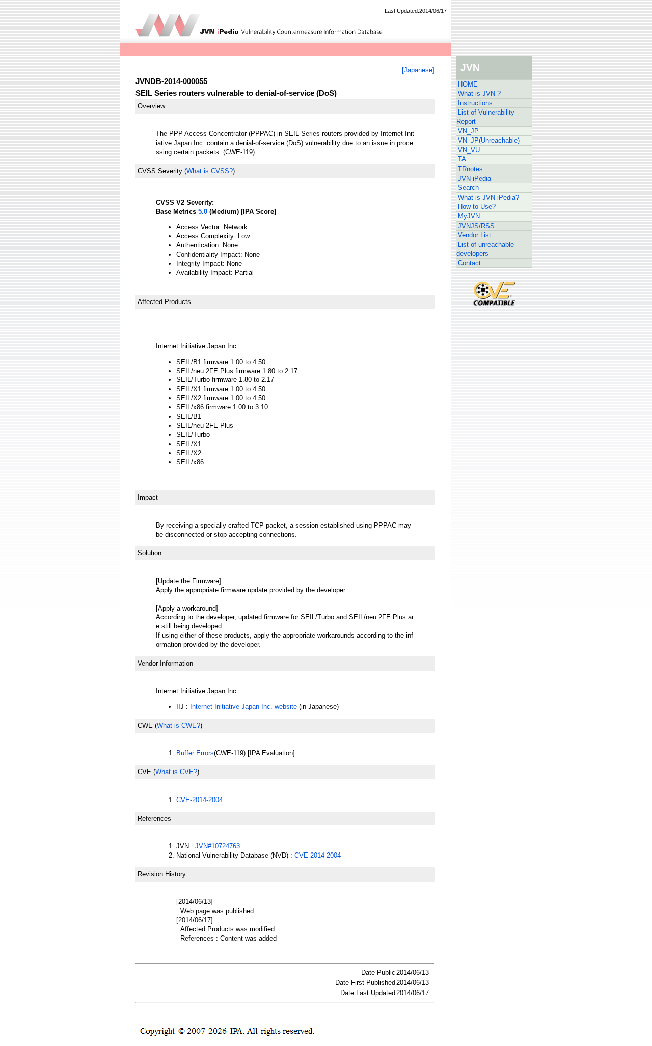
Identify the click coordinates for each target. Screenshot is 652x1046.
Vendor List (474, 235)
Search (468, 187)
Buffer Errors (195, 753)
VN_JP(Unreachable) (489, 140)
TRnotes (470, 169)
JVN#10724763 (217, 846)
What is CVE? (176, 772)
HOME (468, 84)
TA (462, 159)
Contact (469, 263)
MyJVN (469, 216)
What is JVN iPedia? (488, 197)
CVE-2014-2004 (199, 800)
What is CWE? (178, 725)
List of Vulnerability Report (485, 116)
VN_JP (468, 131)
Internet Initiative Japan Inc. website (243, 706)
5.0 (202, 211)
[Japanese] (418, 70)
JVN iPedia (474, 178)
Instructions (475, 103)
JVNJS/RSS (476, 226)
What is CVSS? (209, 171)
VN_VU (469, 150)
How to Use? (477, 206)
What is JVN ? (479, 93)
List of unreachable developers (485, 249)
